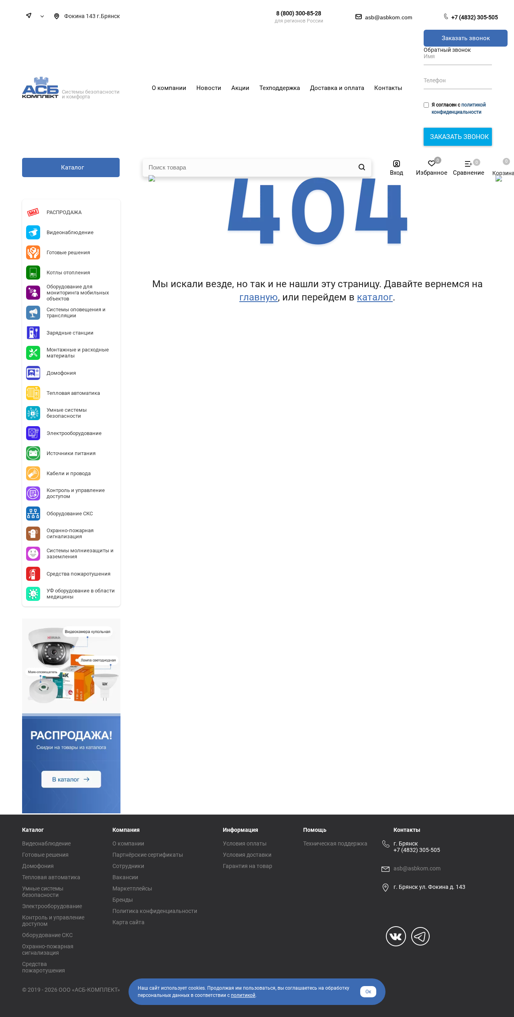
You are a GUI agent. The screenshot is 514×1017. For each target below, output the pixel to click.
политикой (243, 995)
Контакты (407, 830)
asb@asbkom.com (417, 868)
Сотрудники (128, 866)
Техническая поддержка (335, 843)
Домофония (38, 866)
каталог (375, 297)
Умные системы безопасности (42, 891)
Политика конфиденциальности (154, 911)
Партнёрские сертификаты (147, 855)
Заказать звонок (466, 38)
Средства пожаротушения (43, 967)
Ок (368, 992)
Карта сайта (128, 922)
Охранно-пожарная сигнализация (47, 949)
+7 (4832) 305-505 (474, 17)
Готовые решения (45, 855)
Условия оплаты (245, 843)
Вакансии (125, 877)
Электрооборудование (52, 906)
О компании (128, 843)
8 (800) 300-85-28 (298, 13)
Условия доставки (247, 855)
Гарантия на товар (247, 866)
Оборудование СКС (47, 935)
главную (258, 297)
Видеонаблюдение (46, 843)
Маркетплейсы (132, 888)
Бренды (122, 900)
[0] (499, 165)
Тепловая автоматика (51, 877)
